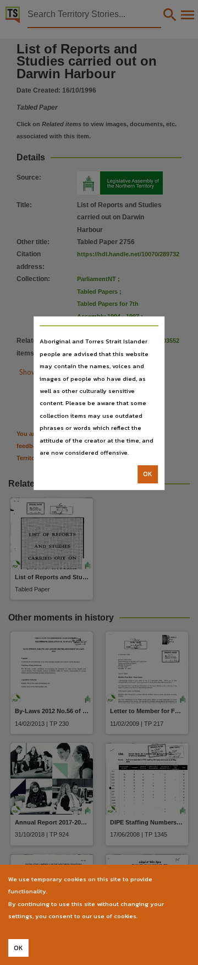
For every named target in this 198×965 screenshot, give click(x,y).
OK (147, 474)
